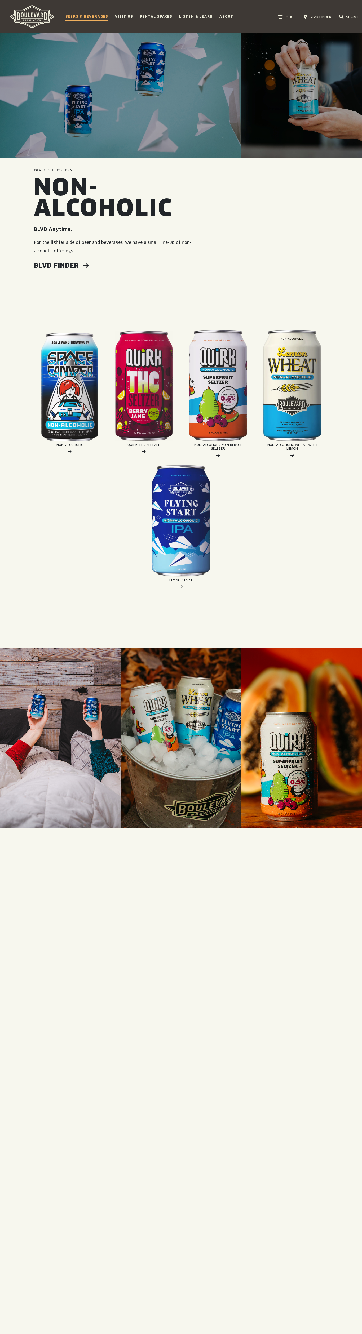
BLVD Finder (57, 265)
